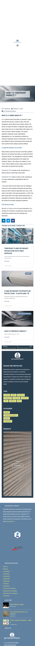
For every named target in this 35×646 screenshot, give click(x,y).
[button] (17, 45)
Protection (25, 398)
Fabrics (13, 395)
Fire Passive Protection (9, 588)
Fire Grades (6, 596)
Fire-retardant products (9, 111)
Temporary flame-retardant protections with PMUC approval (16, 250)
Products (5, 569)
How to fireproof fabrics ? (15, 331)
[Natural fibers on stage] (6, 605)
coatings (7, 395)
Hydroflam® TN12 (7, 170)
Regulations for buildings (10, 591)
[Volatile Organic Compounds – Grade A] (6, 622)
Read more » (7, 261)
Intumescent (8, 398)
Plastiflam (16, 398)
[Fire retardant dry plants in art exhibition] (6, 614)
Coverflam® (6, 571)
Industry (7, 418)
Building (7, 412)
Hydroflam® (6, 579)
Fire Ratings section (11, 208)
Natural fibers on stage (16, 604)
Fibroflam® (6, 574)
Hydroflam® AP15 (7, 177)
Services (5, 566)
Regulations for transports (10, 593)
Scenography (8, 421)
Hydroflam (21, 395)
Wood (19, 401)
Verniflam (12, 401)
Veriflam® (6, 583)
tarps (6, 401)
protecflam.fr (10, 521)
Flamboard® (6, 576)
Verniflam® (6, 586)
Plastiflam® (6, 581)
